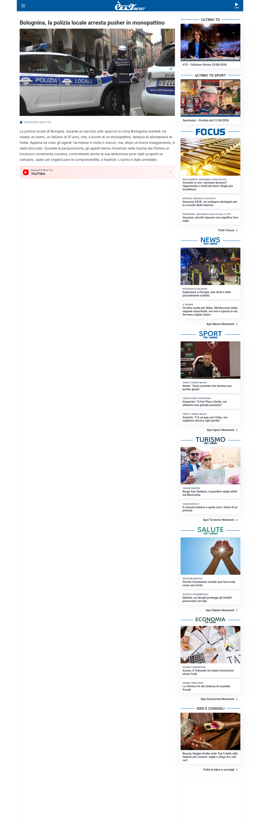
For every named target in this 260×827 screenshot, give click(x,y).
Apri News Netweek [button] (220, 324)
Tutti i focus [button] (226, 230)
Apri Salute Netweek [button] (220, 610)
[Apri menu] (23, 5)
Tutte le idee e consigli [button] (218, 769)
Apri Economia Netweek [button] (217, 699)
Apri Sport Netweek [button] (220, 430)
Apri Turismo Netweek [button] (218, 519)
